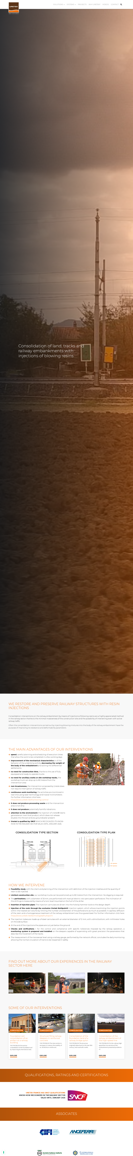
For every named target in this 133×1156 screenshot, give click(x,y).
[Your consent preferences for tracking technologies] (4, 1152)
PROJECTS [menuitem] (82, 4)
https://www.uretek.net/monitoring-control (29, 800)
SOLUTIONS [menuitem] (58, 4)
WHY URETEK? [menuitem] (94, 4)
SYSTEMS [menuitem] (70, 4)
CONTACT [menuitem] (115, 4)
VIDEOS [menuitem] (105, 4)
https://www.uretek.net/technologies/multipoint (32, 916)
